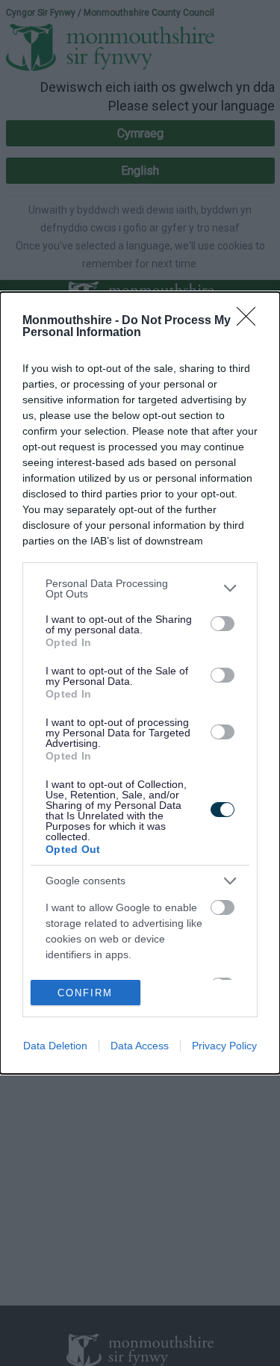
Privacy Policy (224, 1046)
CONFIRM (85, 993)
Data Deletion (55, 1046)
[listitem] (140, 588)
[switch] (222, 623)
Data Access (140, 1046)
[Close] (251, 321)
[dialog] (140, 683)
